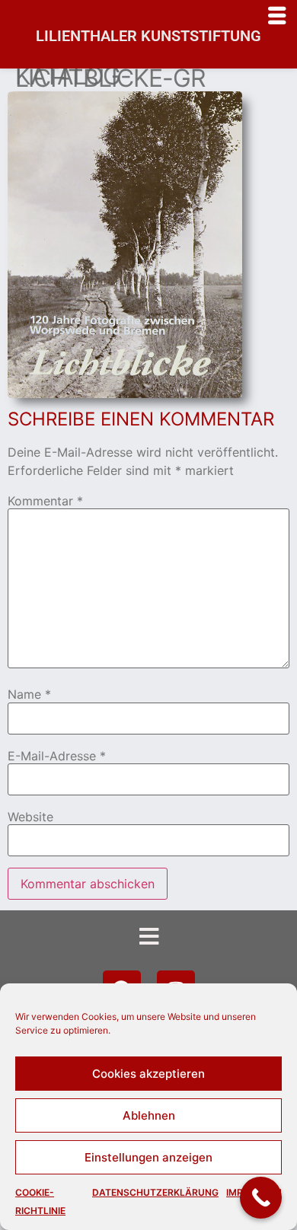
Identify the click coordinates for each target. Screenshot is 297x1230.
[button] (148, 936)
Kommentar (45, 501)
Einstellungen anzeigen (148, 1157)
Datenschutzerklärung (155, 1192)
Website (30, 817)
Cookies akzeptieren (148, 1073)
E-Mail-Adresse (57, 756)
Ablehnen (149, 1115)
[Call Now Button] (261, 1198)
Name (29, 694)
